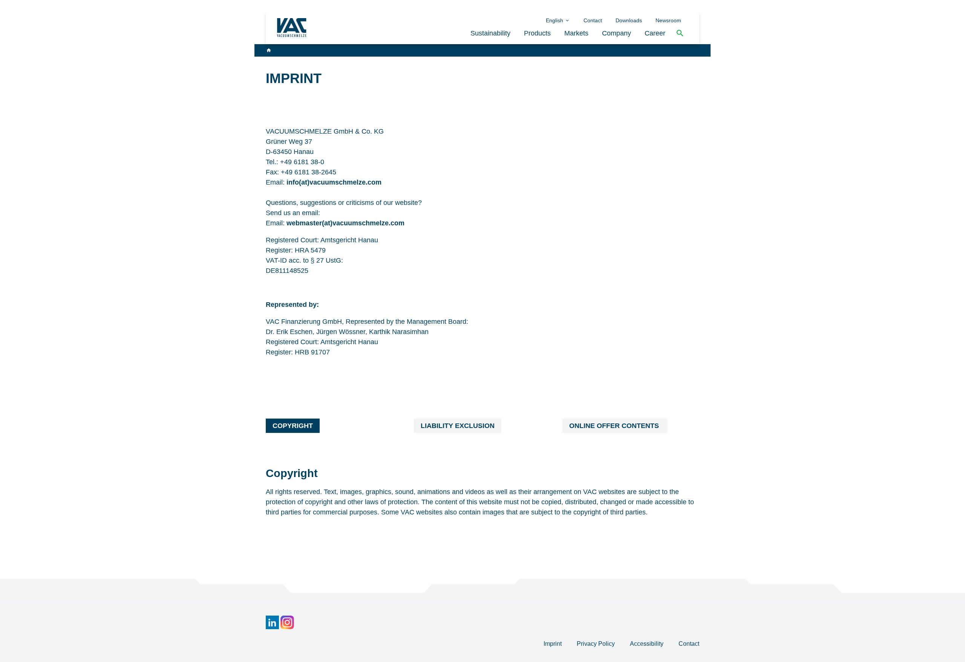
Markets (576, 33)
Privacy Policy (596, 643)
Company (616, 33)
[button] (680, 33)
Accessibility (647, 643)
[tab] (293, 426)
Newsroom (668, 20)
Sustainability (490, 33)
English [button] (555, 20)
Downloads (629, 20)
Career (655, 33)
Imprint (553, 643)
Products (537, 33)
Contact (593, 20)
